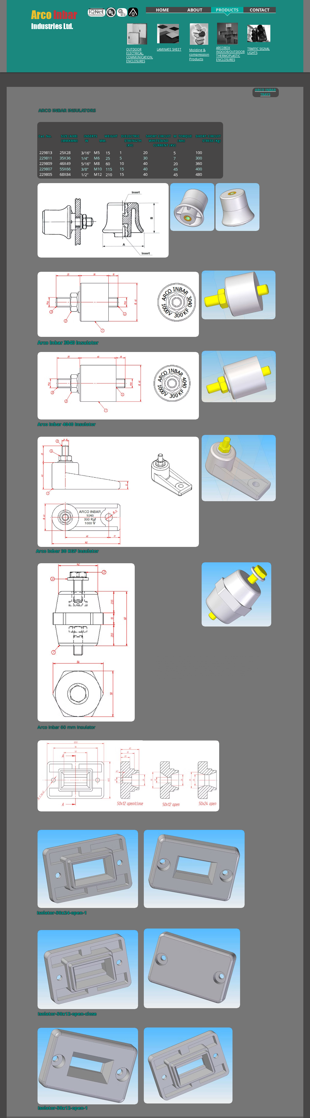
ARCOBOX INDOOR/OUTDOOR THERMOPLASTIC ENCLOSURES (230, 54)
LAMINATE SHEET (169, 49)
